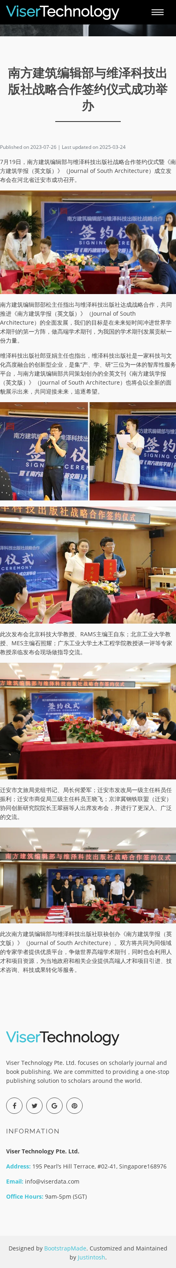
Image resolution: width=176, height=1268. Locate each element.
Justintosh (91, 1257)
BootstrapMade (65, 1248)
